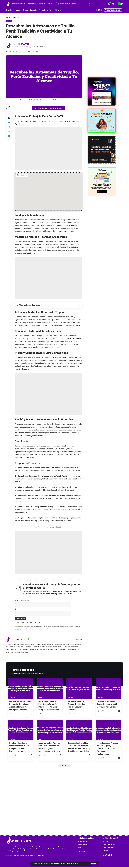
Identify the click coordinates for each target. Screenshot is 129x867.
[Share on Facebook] (17, 52)
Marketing (32, 855)
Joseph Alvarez (22, 44)
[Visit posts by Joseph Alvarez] (9, 45)
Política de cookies (72, 864)
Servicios (16, 17)
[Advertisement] (48, 148)
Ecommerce (22, 855)
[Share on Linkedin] (29, 52)
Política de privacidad (57, 864)
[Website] (81, 639)
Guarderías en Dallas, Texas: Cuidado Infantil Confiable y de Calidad (107, 704)
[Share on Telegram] (9, 127)
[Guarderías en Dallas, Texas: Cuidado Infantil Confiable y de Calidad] (108, 688)
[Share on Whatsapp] (25, 52)
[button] (93, 864)
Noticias (40, 855)
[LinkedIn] (101, 9)
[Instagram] (96, 9)
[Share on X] (21, 52)
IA (15, 855)
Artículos (9, 17)
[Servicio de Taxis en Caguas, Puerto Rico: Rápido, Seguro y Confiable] (79, 688)
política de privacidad (32, 622)
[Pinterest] (99, 9)
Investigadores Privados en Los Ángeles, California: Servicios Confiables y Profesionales (107, 748)
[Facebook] (94, 9)
